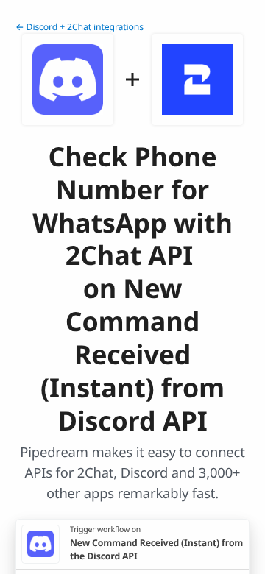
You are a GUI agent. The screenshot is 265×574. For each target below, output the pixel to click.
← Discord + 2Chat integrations (79, 27)
